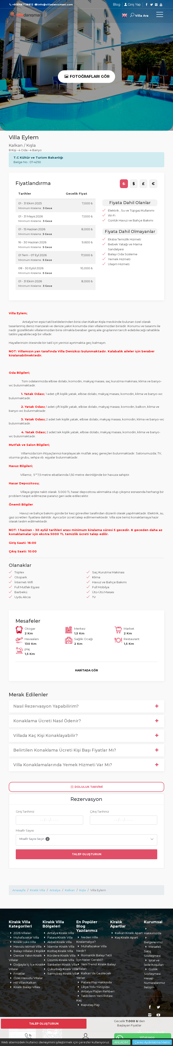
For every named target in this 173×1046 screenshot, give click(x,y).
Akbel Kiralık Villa (59, 942)
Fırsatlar (19, 973)
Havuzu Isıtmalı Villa (27, 946)
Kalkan (70, 890)
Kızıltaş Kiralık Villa (60, 951)
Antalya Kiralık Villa (60, 933)
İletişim (149, 987)
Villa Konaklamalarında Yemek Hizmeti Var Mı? (62, 765)
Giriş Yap (134, 4)
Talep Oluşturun (86, 854)
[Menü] (159, 15)
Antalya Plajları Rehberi (97, 991)
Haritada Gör (86, 670)
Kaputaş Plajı (90, 1005)
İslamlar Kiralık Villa (60, 946)
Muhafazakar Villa (26, 937)
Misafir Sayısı (25, 830)
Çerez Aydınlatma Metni (152, 1042)
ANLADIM (121, 1042)
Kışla (82, 890)
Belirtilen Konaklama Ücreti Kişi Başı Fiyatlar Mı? (64, 750)
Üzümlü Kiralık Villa (60, 960)
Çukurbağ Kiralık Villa (62, 969)
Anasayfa (18, 890)
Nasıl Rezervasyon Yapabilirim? (46, 706)
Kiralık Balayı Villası (27, 987)
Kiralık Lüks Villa (25, 942)
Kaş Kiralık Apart (126, 937)
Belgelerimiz (153, 942)
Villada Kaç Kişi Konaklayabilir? (45, 735)
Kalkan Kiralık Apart (129, 933)
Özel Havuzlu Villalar (28, 978)
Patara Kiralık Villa (60, 937)
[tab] (124, 183)
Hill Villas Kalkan (25, 982)
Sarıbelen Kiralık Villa (62, 964)
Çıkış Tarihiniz (99, 811)
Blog (116, 4)
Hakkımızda (152, 933)
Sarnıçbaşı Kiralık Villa (62, 973)
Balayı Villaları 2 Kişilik (29, 951)
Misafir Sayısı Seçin (33, 839)
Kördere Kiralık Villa (61, 955)
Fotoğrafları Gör (89, 76)
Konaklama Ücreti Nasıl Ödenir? (47, 721)
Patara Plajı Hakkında (96, 982)
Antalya (55, 890)
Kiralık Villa (37, 890)
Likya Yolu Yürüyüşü (95, 987)
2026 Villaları (22, 933)
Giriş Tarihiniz (25, 811)
